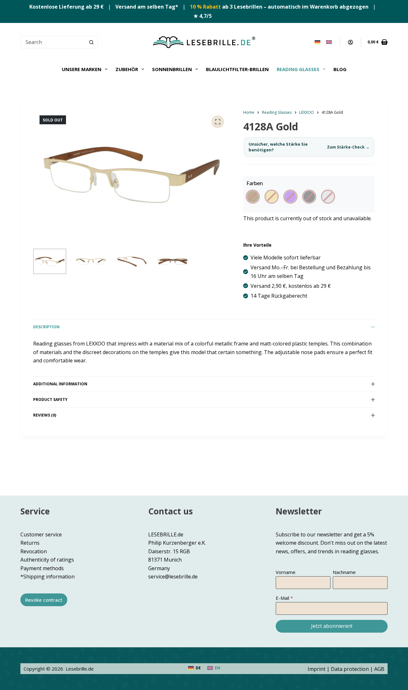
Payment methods (42, 568)
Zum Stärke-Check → (348, 147)
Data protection (350, 668)
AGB (379, 668)
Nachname (344, 572)
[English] (329, 42)
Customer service (41, 534)
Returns (30, 542)
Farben (254, 183)
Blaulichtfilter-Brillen (237, 69)
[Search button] (91, 42)
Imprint (316, 668)
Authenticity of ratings (47, 559)
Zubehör (126, 69)
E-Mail (282, 598)
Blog (339, 69)
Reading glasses (298, 69)
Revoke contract (43, 600)
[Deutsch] (317, 42)
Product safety (50, 399)
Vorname (285, 572)
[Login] (350, 42)
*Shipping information (47, 576)
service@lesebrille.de (173, 576)
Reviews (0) (44, 415)
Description (46, 327)
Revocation (33, 551)
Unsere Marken (81, 69)
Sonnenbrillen (172, 69)
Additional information (60, 384)
